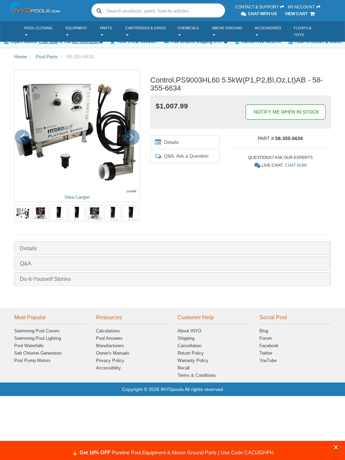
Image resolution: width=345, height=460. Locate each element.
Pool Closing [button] (38, 28)
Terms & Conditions (197, 375)
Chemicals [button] (188, 28)
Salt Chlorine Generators (38, 353)
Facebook (269, 345)
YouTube (268, 360)
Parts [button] (106, 28)
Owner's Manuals (112, 353)
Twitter (265, 353)
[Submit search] (99, 10)
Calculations (108, 330)
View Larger (77, 197)
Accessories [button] (268, 28)
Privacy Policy (110, 360)
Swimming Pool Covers (37, 330)
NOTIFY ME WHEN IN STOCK (285, 111)
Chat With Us (262, 13)
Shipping (186, 338)
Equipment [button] (76, 28)
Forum (265, 338)
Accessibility (108, 367)
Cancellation (189, 345)
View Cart (297, 13)
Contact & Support (257, 7)
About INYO (189, 330)
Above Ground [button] (227, 28)
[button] (336, 447)
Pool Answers (109, 338)
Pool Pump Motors (32, 360)
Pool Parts (47, 56)
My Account (302, 7)
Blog (263, 330)
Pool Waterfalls (29, 345)
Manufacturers (110, 345)
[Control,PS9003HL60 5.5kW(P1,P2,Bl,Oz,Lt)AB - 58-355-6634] (22, 213)
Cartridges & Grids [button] (145, 28)
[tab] (172, 248)
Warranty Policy (193, 360)
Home (20, 56)
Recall (184, 367)
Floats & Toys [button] (302, 31)
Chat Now (296, 165)
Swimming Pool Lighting (37, 338)
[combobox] (158, 10)
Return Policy (191, 353)
